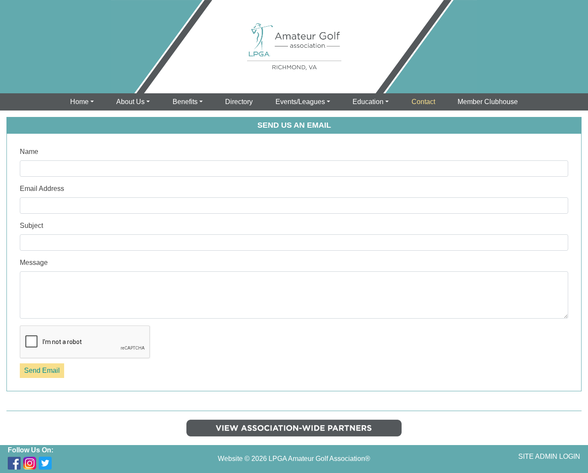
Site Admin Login (549, 456)
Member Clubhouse (488, 101)
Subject (31, 225)
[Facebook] (14, 463)
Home (79, 101)
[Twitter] (45, 463)
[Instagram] (29, 463)
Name (29, 151)
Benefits (185, 101)
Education (368, 101)
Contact (423, 101)
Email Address (42, 188)
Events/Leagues (300, 101)
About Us (130, 101)
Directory (239, 101)
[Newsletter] (60, 463)
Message (34, 262)
